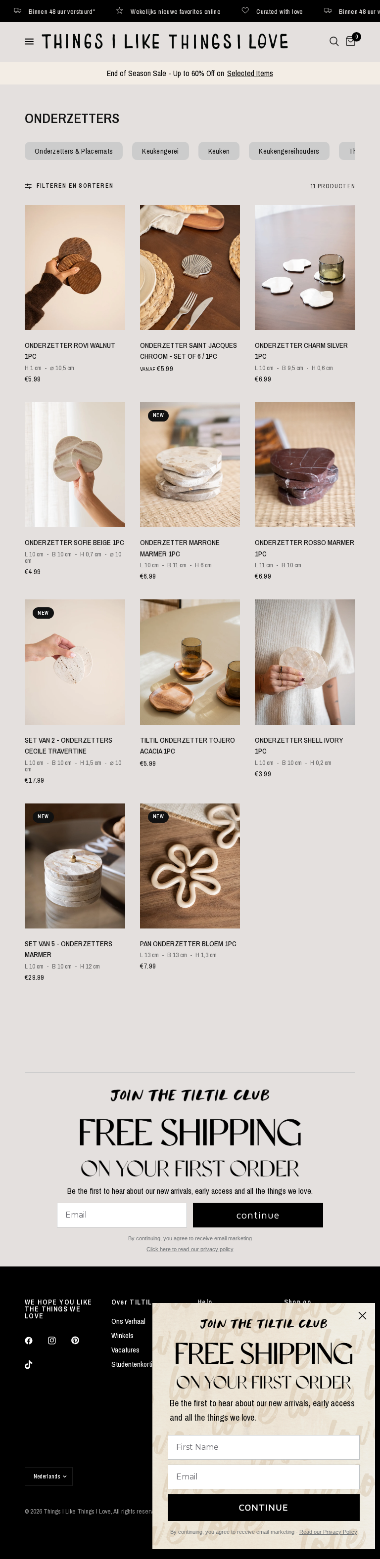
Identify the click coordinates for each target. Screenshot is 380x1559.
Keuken (219, 151)
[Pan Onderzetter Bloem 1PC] (190, 865)
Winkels (122, 1335)
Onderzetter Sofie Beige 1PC (74, 542)
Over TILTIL (131, 1302)
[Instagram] (59, 1340)
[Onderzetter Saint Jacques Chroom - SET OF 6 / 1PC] (190, 267)
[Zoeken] (334, 41)
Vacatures (125, 1350)
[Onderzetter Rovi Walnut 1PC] (75, 267)
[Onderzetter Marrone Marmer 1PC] (190, 464)
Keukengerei (160, 151)
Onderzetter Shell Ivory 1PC (299, 746)
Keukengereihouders (289, 151)
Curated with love (161, 11)
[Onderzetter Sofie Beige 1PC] (75, 464)
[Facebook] (36, 1340)
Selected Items (250, 73)
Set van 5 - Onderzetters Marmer (68, 949)
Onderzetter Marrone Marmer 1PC (180, 548)
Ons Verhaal (128, 1321)
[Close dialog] (362, 1315)
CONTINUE (263, 1507)
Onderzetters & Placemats (74, 151)
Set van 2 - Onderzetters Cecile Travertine (68, 746)
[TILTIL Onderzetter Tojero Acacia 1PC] (190, 661)
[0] (348, 41)
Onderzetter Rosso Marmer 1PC (304, 548)
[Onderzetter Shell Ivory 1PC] (305, 661)
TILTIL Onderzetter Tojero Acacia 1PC (187, 746)
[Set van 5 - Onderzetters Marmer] (75, 865)
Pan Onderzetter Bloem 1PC (188, 943)
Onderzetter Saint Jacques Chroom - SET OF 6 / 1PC (188, 351)
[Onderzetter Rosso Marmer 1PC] (305, 464)
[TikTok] (36, 1365)
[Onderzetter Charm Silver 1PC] (305, 267)
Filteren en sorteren (75, 186)
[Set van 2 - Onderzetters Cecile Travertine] (75, 661)
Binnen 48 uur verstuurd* (253, 11)
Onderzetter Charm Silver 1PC (301, 351)
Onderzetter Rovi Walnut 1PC (70, 351)
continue (258, 1215)
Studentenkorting (135, 1364)
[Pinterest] (82, 1340)
